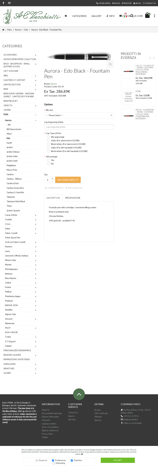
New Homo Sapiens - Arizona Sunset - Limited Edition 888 (19, 95)
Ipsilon (10, 147)
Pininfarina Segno (13, 296)
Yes (52, 160)
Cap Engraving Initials (53, 122)
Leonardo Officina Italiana (16, 255)
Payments (46, 420)
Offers (7, 110)
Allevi (9, 133)
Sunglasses (10, 364)
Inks (6, 75)
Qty (46, 174)
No (52, 163)
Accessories (10, 54)
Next (154, 58)
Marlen (8, 264)
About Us (46, 410)
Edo (8, 138)
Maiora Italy (10, 260)
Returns (71, 416)
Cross (7, 224)
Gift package (51, 156)
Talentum (11, 197)
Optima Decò (13, 183)
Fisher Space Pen (12, 237)
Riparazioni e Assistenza (17, 359)
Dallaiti (8, 346)
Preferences (60, 460)
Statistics (78, 460)
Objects (8, 105)
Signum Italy (10, 314)
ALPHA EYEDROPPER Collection (20, 59)
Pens (6, 114)
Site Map (72, 419)
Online (8, 282)
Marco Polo (12, 170)
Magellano (11, 165)
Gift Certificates (101, 413)
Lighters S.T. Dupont (14, 80)
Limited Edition (12, 84)
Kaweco (8, 246)
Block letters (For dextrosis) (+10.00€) (68, 144)
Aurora (8, 120)
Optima (10, 174)
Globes (7, 373)
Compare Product (55, 188)
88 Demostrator (14, 129)
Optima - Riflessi (14, 179)
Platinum (9, 301)
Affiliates (98, 416)
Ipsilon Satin (12, 161)
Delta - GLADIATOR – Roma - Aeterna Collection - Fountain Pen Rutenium (145, 114)
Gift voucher (11, 71)
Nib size (49, 110)
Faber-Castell (11, 233)
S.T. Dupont (10, 341)
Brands (97, 410)
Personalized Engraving (52, 413)
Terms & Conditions (50, 427)
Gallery (45, 437)
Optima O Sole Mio (15, 192)
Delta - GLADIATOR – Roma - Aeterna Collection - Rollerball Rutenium (145, 69)
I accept (117, 460)
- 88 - (9, 124)
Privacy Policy (47, 434)
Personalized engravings (17, 350)
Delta (7, 228)
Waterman (10, 323)
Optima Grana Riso (15, 188)
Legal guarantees (49, 423)
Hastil (9, 143)
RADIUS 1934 (11, 305)
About (138, 3)
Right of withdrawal (50, 430)
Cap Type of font (53, 133)
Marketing (60, 463)
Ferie (138, 91)
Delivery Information (50, 416)
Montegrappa (11, 269)
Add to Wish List (75, 188)
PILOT (8, 328)
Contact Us (150, 3)
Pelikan (8, 291)
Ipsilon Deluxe (13, 152)
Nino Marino (10, 278)
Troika (8, 337)
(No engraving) (57, 137)
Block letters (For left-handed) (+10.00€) (69, 151)
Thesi (9, 206)
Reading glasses (12, 355)
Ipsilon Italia (12, 156)
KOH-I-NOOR (11, 332)
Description (53, 198)
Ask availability (68, 179)
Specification (72, 198)
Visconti (8, 319)
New (6, 89)
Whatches (9, 368)
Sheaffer (8, 309)
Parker (8, 287)
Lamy (7, 251)
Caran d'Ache (11, 215)
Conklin (8, 219)
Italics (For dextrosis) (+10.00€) (65, 140)
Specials (98, 420)
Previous (150, 58)
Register (127, 3)
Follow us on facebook (132, 423)
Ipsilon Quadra (13, 210)
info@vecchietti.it (130, 419)
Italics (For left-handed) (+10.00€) (66, 147)
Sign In (117, 3)
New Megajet (11, 101)
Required (43, 460)
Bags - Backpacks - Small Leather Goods (17, 65)
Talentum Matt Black (16, 201)
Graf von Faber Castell (15, 242)
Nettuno (8, 273)
